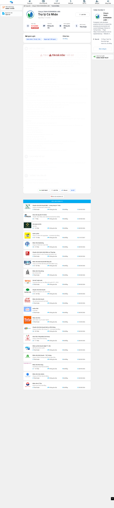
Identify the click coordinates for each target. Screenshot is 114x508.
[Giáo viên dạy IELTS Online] (27, 216)
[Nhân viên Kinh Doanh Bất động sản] (27, 263)
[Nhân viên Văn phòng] (27, 272)
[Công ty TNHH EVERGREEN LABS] (30, 14)
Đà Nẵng (65, 38)
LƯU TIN (83, 14)
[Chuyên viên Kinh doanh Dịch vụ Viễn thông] (27, 328)
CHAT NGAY (44, 190)
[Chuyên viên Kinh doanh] (27, 291)
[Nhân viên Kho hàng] (27, 363)
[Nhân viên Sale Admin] (27, 375)
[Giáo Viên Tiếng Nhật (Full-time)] (27, 338)
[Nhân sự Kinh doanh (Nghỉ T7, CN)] (27, 348)
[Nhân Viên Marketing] (27, 244)
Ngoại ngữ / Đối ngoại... (50, 39)
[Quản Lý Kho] (27, 235)
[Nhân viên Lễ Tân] (27, 384)
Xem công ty (102, 49)
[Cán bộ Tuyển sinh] (27, 281)
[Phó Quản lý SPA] (27, 225)
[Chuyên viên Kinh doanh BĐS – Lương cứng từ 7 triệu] (27, 206)
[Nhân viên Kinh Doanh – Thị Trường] (27, 356)
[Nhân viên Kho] (27, 320)
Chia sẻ (65, 190)
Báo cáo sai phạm (57, 196)
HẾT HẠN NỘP (35, 28)
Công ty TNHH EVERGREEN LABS (41, 6)
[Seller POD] (27, 309)
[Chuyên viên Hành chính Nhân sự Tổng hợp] (27, 253)
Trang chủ (27, 6)
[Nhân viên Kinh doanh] (27, 300)
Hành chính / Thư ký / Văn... (34, 39)
